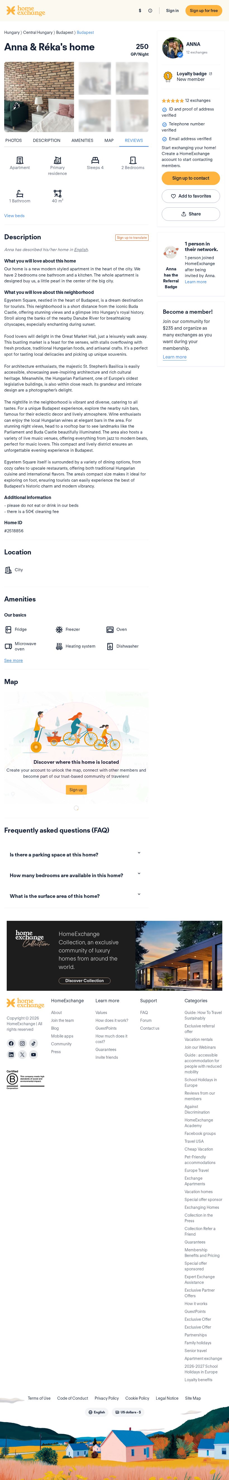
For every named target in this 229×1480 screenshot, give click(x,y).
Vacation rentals (199, 1039)
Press (56, 1052)
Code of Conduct (72, 1398)
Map (109, 140)
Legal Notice (167, 1398)
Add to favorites (194, 196)
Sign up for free (204, 10)
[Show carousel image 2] (132, 78)
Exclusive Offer (198, 1319)
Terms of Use (39, 1398)
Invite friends (107, 1057)
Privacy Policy (107, 1398)
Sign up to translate (132, 237)
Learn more (196, 281)
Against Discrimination (197, 1109)
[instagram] (22, 1043)
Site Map (193, 1398)
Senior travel (196, 1350)
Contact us (149, 1028)
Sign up (76, 790)
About (56, 1012)
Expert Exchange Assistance (200, 1280)
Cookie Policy (137, 1398)
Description (46, 140)
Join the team (62, 1020)
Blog (55, 1028)
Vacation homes (199, 1191)
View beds (14, 215)
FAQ (144, 1012)
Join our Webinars (200, 1047)
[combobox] (96, 1412)
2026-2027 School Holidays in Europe (201, 1369)
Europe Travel (197, 1170)
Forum (146, 1020)
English (81, 249)
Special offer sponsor (203, 1199)
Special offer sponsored (196, 1266)
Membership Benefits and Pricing (202, 1253)
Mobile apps (62, 1036)
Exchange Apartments (195, 1181)
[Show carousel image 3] (94, 115)
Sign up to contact (190, 178)
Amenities (82, 140)
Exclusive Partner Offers (200, 1293)
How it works (196, 1303)
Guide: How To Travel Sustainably (203, 1015)
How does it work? (112, 1020)
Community (61, 1044)
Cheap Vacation (199, 1149)
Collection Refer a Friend (200, 1231)
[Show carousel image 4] (132, 115)
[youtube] (33, 1054)
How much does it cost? (111, 1039)
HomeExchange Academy (199, 1123)
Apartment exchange (203, 1358)
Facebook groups (200, 1133)
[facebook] (11, 1043)
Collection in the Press (199, 1218)
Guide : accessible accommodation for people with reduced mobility (203, 1063)
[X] (22, 1054)
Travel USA (194, 1141)
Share (195, 214)
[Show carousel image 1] (94, 78)
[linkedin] (11, 1054)
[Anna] (173, 48)
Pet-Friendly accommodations (200, 1160)
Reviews (134, 140)
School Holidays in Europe (201, 1083)
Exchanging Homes (202, 1207)
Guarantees (106, 1049)
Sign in (172, 10)
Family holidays (198, 1343)
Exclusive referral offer (200, 1029)
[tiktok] (33, 1043)
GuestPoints (106, 1028)
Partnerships (196, 1335)
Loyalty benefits (199, 1380)
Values (101, 1012)
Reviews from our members (200, 1096)
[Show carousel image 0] (39, 97)
